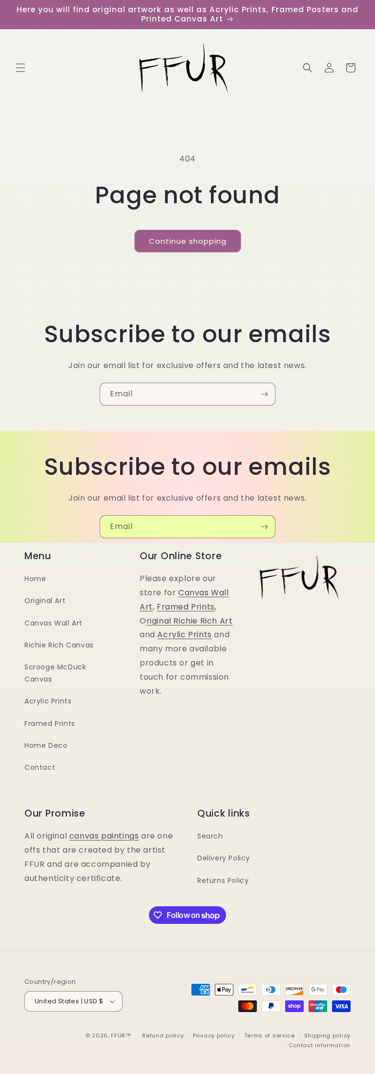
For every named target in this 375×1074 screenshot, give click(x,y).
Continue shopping (188, 241)
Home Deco (45, 745)
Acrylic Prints (47, 701)
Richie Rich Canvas (59, 645)
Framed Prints (49, 723)
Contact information (320, 1045)
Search (210, 836)
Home (35, 579)
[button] (20, 67)
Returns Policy (223, 880)
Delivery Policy (223, 858)
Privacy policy (214, 1035)
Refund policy (163, 1035)
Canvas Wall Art (53, 623)
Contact (39, 767)
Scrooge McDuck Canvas (55, 673)
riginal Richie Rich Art (189, 620)
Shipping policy (327, 1035)
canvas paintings (104, 835)
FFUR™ (121, 1035)
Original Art (44, 600)
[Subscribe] (264, 394)
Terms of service (269, 1035)
